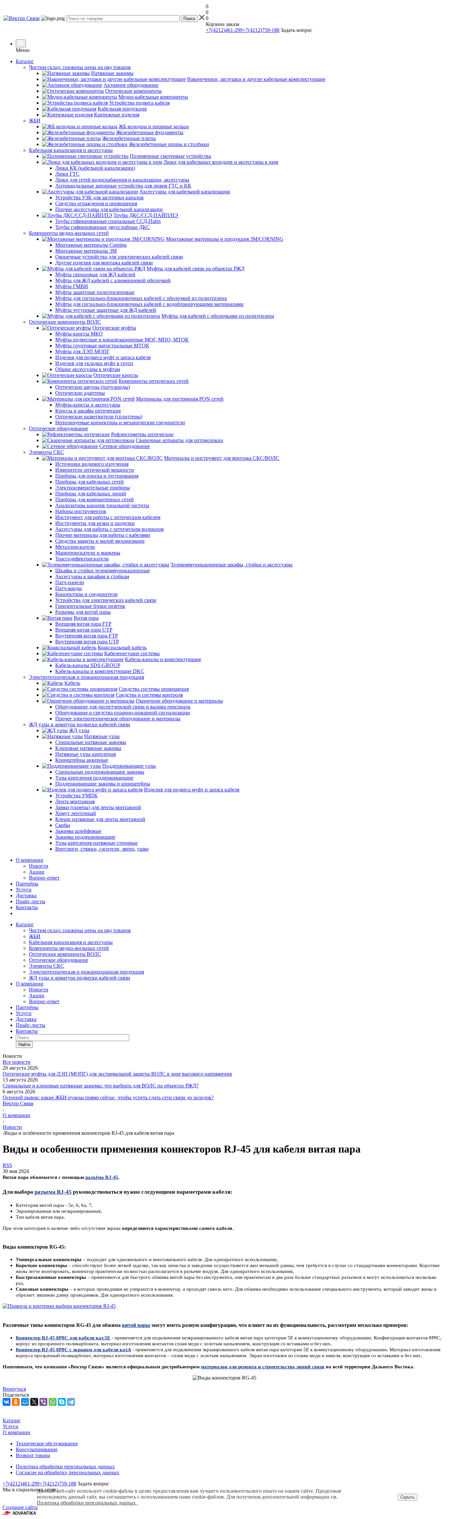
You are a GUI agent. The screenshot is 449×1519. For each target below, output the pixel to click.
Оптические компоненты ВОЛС (65, 954)
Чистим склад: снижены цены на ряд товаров (80, 930)
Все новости (17, 1062)
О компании (29, 860)
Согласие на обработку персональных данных (67, 1472)
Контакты (27, 907)
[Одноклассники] (16, 1402)
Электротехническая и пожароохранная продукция (86, 972)
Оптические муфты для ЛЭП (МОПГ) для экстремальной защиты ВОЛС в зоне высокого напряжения (117, 1074)
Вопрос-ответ (44, 878)
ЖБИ (34, 936)
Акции (36, 872)
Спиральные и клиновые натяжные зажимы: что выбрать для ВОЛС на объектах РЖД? (101, 1085)
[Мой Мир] (25, 1402)
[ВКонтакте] (7, 1402)
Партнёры (27, 883)
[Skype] (62, 1402)
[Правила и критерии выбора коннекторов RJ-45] (59, 1306)
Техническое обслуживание (47, 1443)
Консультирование (37, 1449)
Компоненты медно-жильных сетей (69, 948)
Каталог (25, 61)
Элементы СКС (46, 966)
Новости (38, 866)
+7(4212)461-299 (224, 30)
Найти (24, 1044)
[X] (34, 1402)
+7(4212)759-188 (261, 30)
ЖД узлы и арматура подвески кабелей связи (79, 978)
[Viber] (43, 1402)
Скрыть (407, 1497)
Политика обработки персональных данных (65, 1466)
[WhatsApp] (53, 1402)
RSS (7, 1165)
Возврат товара (33, 1455)
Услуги (24, 889)
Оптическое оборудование (58, 960)
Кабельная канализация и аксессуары (71, 942)
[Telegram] (71, 1402)
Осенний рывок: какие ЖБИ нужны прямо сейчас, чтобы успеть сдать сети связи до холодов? (108, 1097)
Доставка (26, 895)
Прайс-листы (30, 901)
